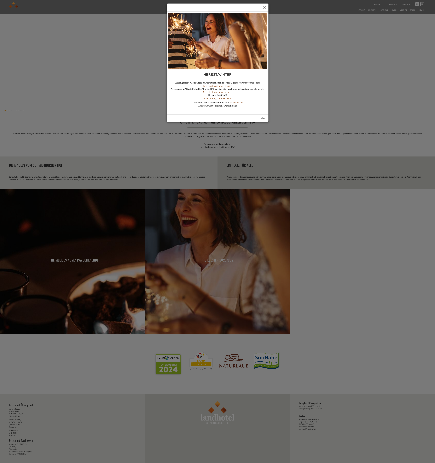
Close (263, 118)
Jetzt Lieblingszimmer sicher (218, 98)
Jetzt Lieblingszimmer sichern (217, 86)
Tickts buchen (237, 102)
